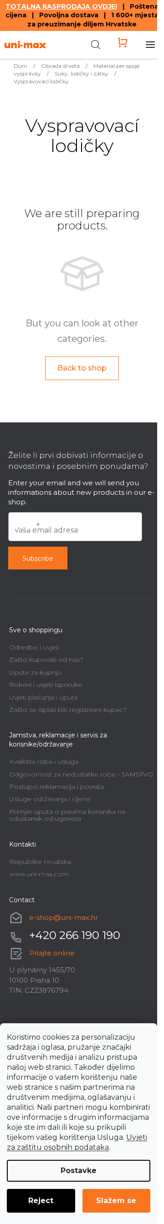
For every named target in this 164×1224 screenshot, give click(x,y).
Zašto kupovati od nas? (46, 659)
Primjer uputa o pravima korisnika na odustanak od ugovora (67, 815)
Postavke (79, 1170)
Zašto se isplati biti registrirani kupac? (68, 710)
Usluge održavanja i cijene (50, 799)
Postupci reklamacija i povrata (56, 786)
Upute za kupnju (35, 672)
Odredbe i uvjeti (34, 647)
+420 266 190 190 (74, 935)
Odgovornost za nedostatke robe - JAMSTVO (81, 774)
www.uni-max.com (39, 874)
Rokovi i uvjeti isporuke (45, 685)
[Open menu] (150, 44)
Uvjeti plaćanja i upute (43, 697)
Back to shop (82, 368)
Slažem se (116, 1200)
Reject (40, 1200)
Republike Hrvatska (40, 862)
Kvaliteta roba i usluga (43, 761)
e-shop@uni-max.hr (63, 917)
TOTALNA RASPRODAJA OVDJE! (61, 6)
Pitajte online (52, 953)
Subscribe (37, 558)
